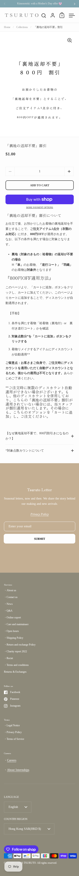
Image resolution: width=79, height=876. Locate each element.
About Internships (18, 770)
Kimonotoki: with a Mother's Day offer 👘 (39, 3)
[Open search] (43, 15)
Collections (22, 27)
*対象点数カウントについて (24, 450)
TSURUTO (30, 862)
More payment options (39, 207)
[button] (69, 171)
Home (7, 27)
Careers (11, 760)
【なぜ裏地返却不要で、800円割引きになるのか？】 (36, 436)
